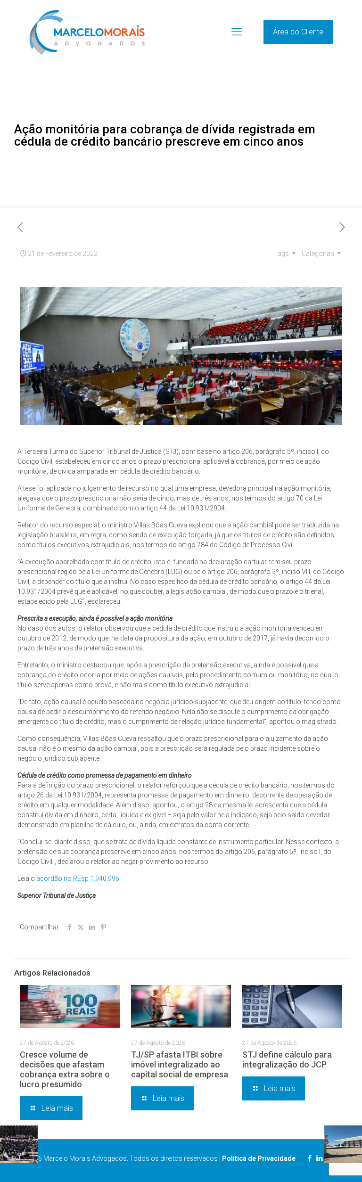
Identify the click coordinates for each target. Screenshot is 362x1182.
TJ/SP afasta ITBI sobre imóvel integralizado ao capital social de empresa (179, 1064)
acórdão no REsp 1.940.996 (77, 878)
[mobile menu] (237, 32)
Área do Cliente (298, 31)
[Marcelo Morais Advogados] (89, 32)
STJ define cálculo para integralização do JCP (287, 1059)
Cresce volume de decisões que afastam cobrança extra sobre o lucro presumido (65, 1069)
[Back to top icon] (317, 1163)
